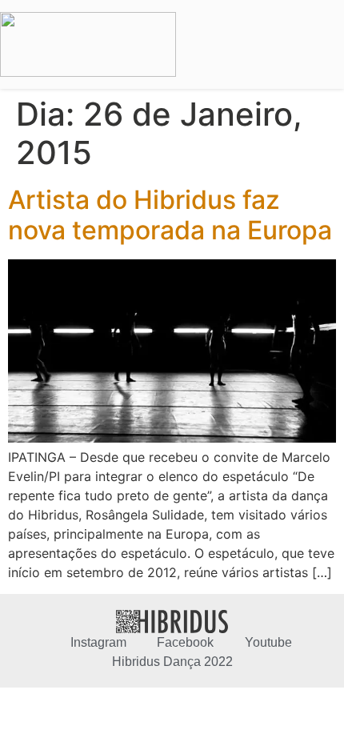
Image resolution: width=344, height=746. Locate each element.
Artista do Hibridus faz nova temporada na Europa (170, 215)
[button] (317, 44)
